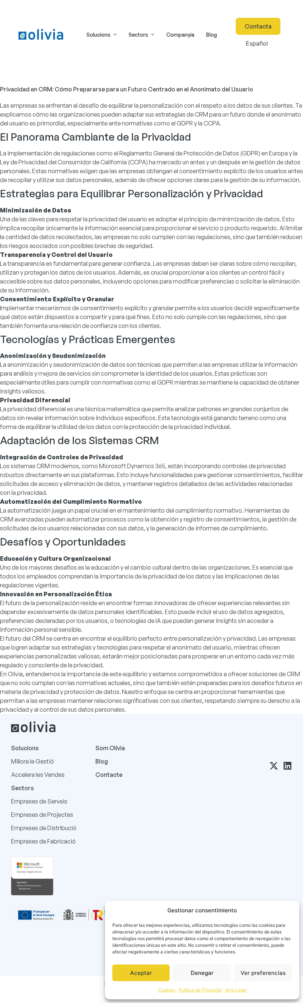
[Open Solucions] (115, 34)
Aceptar (141, 972)
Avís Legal (235, 990)
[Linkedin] (287, 765)
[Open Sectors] (152, 34)
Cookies (166, 990)
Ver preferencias (263, 972)
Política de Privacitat (200, 990)
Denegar (202, 972)
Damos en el (94, 960)
